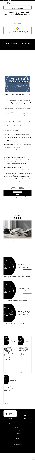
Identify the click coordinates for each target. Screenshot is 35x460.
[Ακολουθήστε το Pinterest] (18, 218)
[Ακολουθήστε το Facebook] (14, 218)
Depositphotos (20, 444)
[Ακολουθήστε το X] (15, 427)
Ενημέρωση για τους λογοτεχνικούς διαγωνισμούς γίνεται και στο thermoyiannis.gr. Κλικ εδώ (17, 7)
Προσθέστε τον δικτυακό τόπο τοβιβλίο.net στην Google (17, 31)
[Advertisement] (18, 57)
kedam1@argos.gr (7, 182)
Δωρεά (25, 415)
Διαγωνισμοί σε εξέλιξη (22, 337)
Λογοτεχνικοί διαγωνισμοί (17, 23)
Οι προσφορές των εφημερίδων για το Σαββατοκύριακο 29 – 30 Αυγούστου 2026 (17, 240)
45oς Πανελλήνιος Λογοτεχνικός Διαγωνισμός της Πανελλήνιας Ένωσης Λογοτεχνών (17, 323)
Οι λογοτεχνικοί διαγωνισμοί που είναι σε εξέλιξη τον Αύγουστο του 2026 (17, 300)
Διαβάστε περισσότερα (7, 369)
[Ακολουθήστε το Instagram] (20, 218)
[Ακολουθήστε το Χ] (16, 218)
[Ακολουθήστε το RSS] (21, 427)
